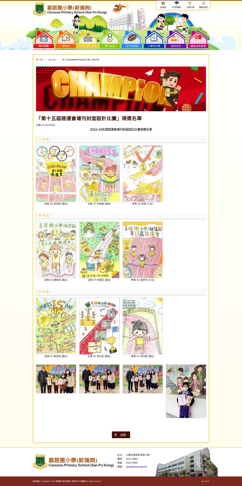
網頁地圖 (36, 481)
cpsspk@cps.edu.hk (136, 467)
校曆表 (163, 7)
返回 (123, 434)
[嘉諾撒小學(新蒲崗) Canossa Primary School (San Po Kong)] (70, 16)
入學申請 (190, 7)
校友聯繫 (176, 7)
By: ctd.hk (205, 481)
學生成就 (52, 60)
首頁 (41, 60)
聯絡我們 (203, 7)
